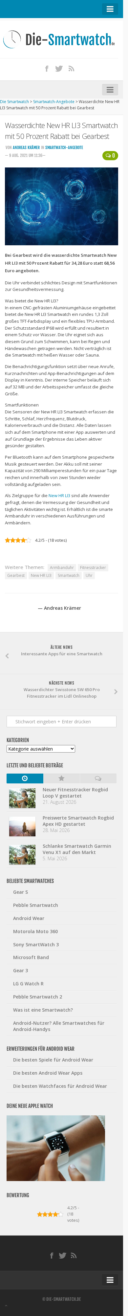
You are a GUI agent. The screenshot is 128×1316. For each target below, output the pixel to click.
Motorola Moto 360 (35, 931)
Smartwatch (68, 575)
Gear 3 (20, 970)
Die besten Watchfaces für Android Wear (60, 1086)
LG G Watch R (28, 983)
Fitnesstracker (93, 567)
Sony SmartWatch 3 (36, 944)
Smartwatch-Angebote (64, 147)
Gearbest (16, 575)
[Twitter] (59, 68)
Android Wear (28, 918)
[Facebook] (47, 68)
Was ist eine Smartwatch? (43, 1010)
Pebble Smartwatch (35, 905)
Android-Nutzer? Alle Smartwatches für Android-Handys (58, 1026)
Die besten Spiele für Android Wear (53, 1060)
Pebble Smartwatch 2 (37, 997)
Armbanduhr (62, 567)
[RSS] (71, 68)
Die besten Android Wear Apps (47, 1073)
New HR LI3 (59, 495)
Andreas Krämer (26, 147)
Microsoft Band (31, 957)
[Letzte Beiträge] (25, 778)
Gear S (20, 892)
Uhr (89, 575)
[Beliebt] (61, 778)
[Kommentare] (98, 778)
